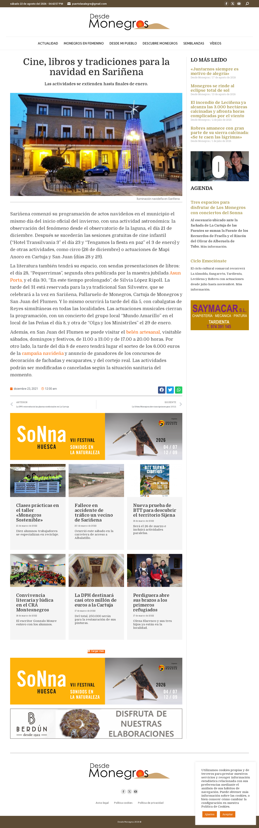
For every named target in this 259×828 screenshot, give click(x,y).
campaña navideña (43, 353)
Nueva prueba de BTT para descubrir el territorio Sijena (154, 510)
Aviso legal (102, 802)
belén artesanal (143, 332)
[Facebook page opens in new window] (226, 3)
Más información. (214, 246)
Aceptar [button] (227, 814)
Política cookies (123, 802)
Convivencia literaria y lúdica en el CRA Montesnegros (34, 602)
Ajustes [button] (209, 814)
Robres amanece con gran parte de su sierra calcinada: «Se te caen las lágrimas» (220, 132)
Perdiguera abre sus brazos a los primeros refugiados (151, 602)
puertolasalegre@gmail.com (89, 3)
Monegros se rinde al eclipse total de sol (212, 88)
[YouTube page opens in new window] (239, 3)
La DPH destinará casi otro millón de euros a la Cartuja (96, 600)
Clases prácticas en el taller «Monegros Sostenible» (37, 513)
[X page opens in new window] (232, 3)
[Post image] (38, 480)
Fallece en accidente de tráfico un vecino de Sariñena (94, 513)
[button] (161, 390)
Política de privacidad (150, 802)
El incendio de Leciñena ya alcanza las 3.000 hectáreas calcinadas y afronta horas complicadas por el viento (219, 109)
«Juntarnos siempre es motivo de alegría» (215, 71)
